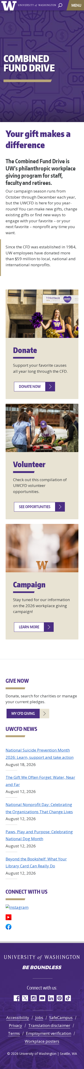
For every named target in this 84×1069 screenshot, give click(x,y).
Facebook (16, 998)
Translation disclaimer (49, 1025)
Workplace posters (42, 1041)
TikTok (68, 998)
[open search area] (60, 5)
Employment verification (48, 1033)
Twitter (25, 998)
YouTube (42, 998)
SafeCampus (61, 1017)
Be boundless (42, 968)
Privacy (15, 1025)
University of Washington (9, 5)
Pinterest (59, 998)
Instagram (33, 998)
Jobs (39, 1017)
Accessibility (17, 1017)
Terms (14, 1033)
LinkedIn (51, 998)
